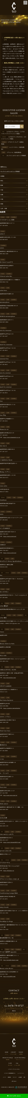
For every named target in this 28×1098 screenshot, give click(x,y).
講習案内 (9, 1077)
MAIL (14, 1011)
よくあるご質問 (17, 1065)
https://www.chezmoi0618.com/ (12, 842)
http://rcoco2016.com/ (9, 976)
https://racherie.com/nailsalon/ (11, 708)
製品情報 (7, 1059)
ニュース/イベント (20, 1073)
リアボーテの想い (13, 1054)
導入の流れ (10, 1065)
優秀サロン (4, 166)
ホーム (6, 1054)
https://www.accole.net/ (9, 536)
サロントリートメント (20, 1059)
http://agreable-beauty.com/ (11, 960)
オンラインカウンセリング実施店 (10, 171)
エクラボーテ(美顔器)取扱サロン (10, 1073)
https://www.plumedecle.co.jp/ (11, 437)
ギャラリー (15, 1077)
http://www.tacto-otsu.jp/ (10, 795)
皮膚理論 (21, 1054)
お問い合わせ (14, 1081)
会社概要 (20, 1077)
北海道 (2, 176)
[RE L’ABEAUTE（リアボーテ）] (14, 7)
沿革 (24, 1077)
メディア (4, 1077)
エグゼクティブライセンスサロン (14, 1069)
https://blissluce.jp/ (8, 870)
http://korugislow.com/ (9, 677)
